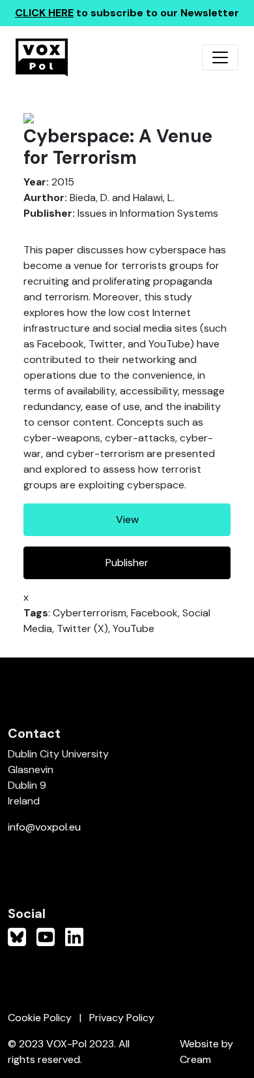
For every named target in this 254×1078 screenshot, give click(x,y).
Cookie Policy (40, 1017)
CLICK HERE (44, 13)
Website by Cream (206, 1051)
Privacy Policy (121, 1017)
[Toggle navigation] (220, 57)
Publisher (127, 562)
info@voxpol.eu (44, 827)
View (127, 519)
